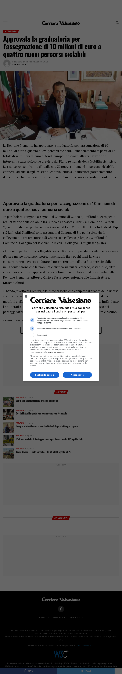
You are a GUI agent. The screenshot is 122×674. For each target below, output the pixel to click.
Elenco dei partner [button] (55, 352)
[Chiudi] (26, 296)
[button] (61, 335)
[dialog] (61, 337)
